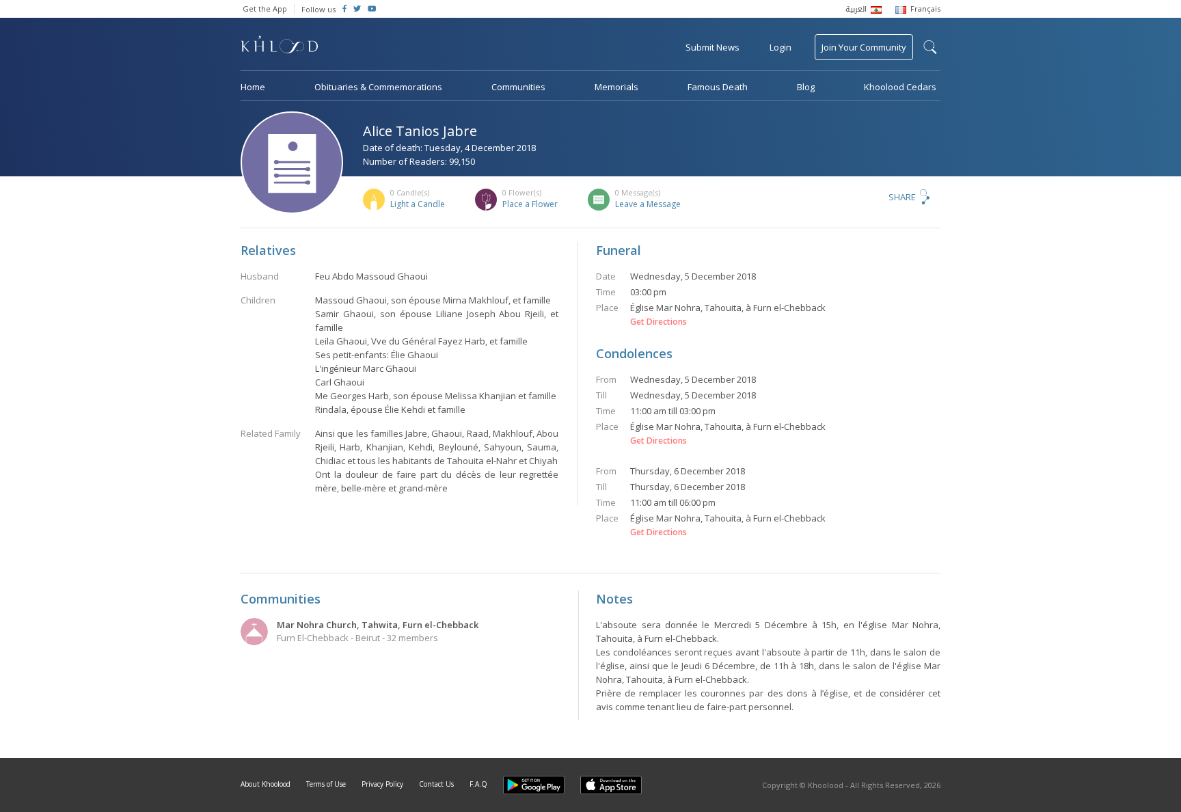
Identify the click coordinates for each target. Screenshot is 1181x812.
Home (253, 87)
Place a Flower (530, 204)
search (930, 47)
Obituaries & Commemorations (378, 87)
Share (902, 197)
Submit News (712, 47)
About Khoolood (265, 784)
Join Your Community (864, 47)
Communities (518, 87)
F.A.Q (478, 784)
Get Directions (658, 321)
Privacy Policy (382, 784)
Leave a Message (648, 204)
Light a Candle (417, 204)
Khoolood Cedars (900, 87)
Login (780, 47)
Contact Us (436, 784)
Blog (806, 87)
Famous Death (718, 87)
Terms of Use (326, 784)
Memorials (616, 87)
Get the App (265, 8)
